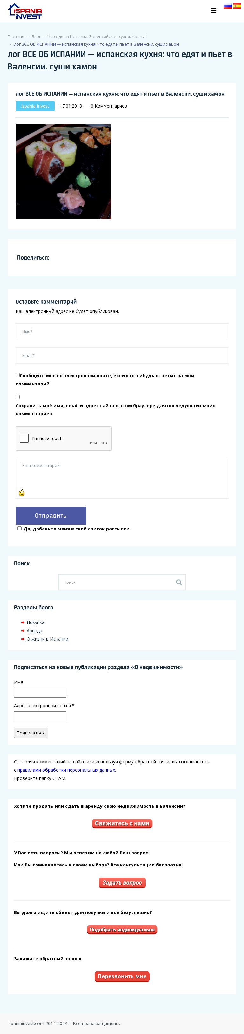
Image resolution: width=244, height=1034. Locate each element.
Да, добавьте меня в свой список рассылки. (77, 529)
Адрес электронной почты (44, 705)
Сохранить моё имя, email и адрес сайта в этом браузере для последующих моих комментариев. (115, 410)
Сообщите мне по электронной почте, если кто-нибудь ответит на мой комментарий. (105, 379)
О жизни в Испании (47, 639)
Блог (36, 36)
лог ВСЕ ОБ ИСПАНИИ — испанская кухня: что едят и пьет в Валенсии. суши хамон (120, 93)
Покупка (35, 622)
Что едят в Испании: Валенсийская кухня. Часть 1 (97, 36)
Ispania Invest (35, 106)
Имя (18, 682)
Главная (16, 36)
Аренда (34, 631)
